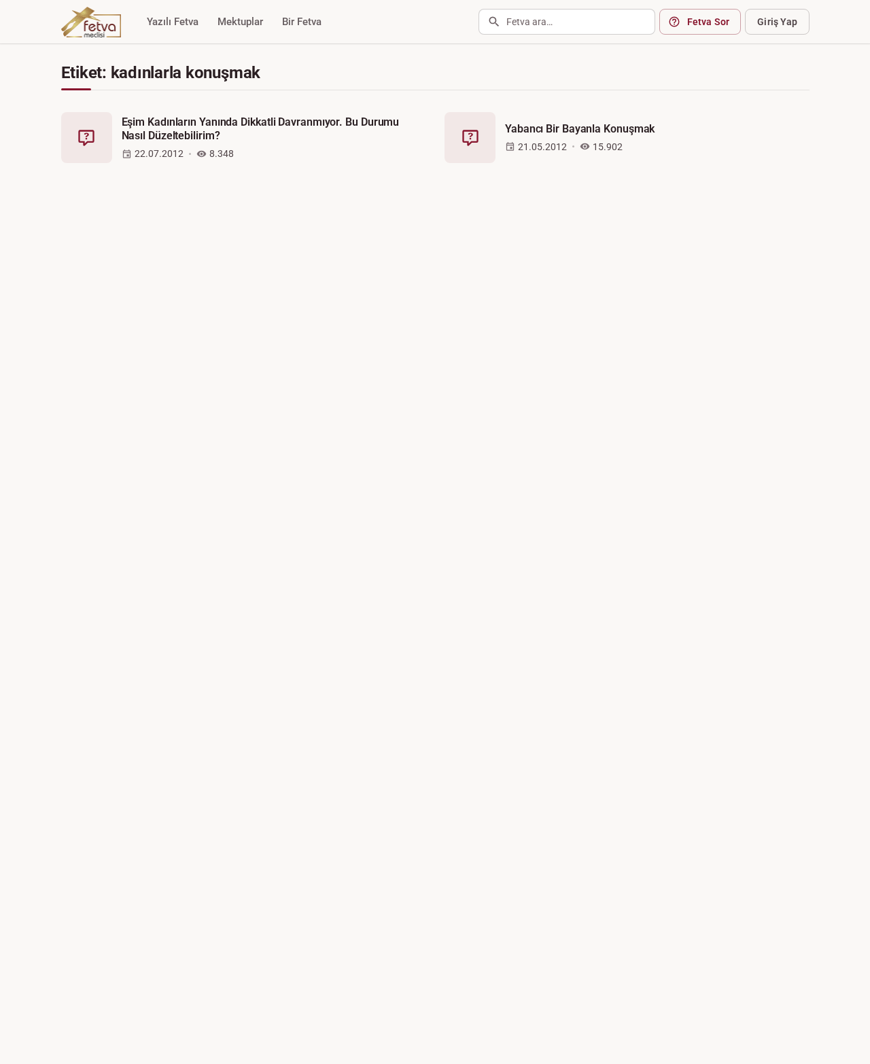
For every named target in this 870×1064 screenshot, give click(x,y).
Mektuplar (240, 22)
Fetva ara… (529, 21)
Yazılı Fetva (172, 22)
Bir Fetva (301, 22)
